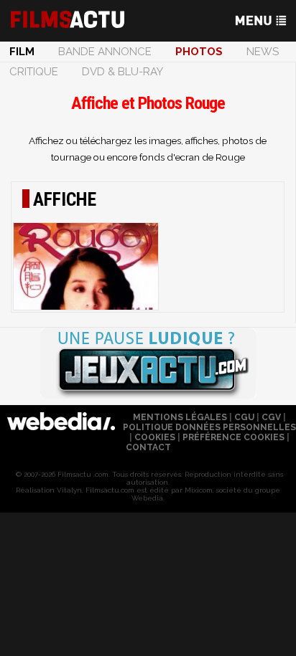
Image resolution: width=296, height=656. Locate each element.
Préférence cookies (233, 437)
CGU (244, 417)
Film (21, 51)
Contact (148, 447)
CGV (271, 417)
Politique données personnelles (209, 427)
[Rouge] (85, 266)
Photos (199, 51)
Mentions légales (180, 417)
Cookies (154, 437)
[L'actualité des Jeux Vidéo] (148, 364)
